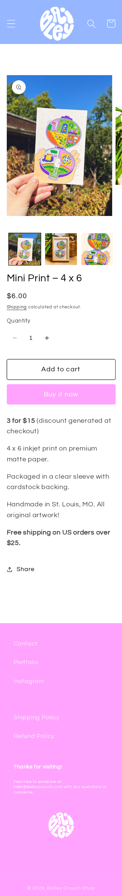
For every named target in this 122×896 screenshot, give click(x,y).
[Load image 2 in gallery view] (61, 249)
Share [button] (25, 569)
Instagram (29, 681)
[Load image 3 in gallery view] (97, 249)
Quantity (18, 321)
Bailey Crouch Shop (71, 888)
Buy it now (61, 394)
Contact (25, 643)
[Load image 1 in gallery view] (25, 249)
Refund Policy (34, 736)
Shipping (17, 307)
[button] (11, 23)
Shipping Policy (37, 717)
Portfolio (26, 662)
